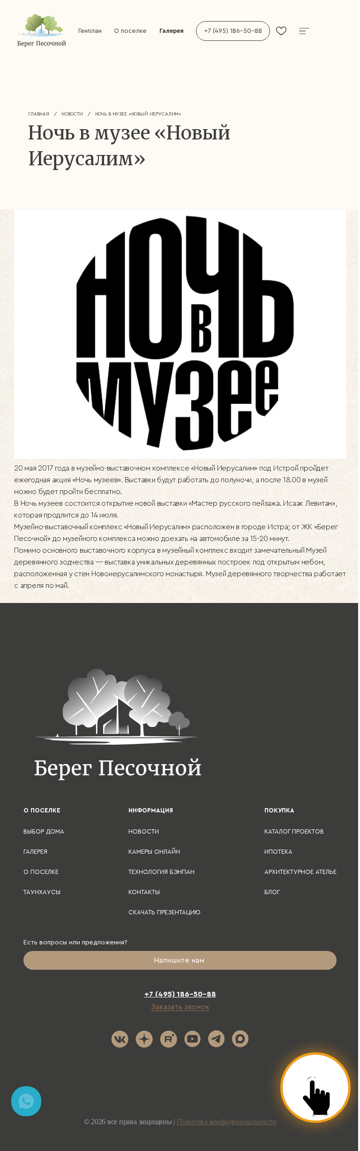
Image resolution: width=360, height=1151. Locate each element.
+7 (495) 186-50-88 (233, 31)
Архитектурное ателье (300, 872)
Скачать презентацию (164, 912)
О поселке (130, 31)
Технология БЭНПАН (161, 872)
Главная (38, 114)
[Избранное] (281, 31)
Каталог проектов (294, 831)
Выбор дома (43, 831)
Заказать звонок (180, 1007)
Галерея (171, 31)
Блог (272, 892)
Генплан (90, 31)
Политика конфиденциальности (227, 1122)
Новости (72, 114)
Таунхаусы (41, 892)
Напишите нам (180, 960)
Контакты (144, 892)
